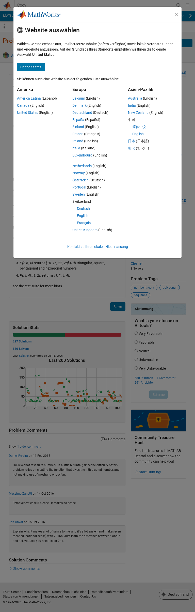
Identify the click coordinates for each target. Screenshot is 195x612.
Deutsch (83, 209)
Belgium (78, 98)
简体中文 (139, 127)
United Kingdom (85, 230)
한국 (131, 148)
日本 (131, 141)
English (82, 216)
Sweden (78, 194)
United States (27, 113)
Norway (78, 173)
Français (84, 223)
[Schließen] (176, 14)
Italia (76, 148)
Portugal (79, 187)
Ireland (77, 141)
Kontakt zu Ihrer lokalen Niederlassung (97, 247)
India (132, 105)
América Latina (29, 98)
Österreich (80, 180)
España (78, 120)
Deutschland (82, 113)
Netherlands (82, 166)
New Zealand (138, 113)
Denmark (79, 105)
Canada (23, 105)
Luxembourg (82, 155)
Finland (78, 127)
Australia (135, 98)
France (77, 134)
